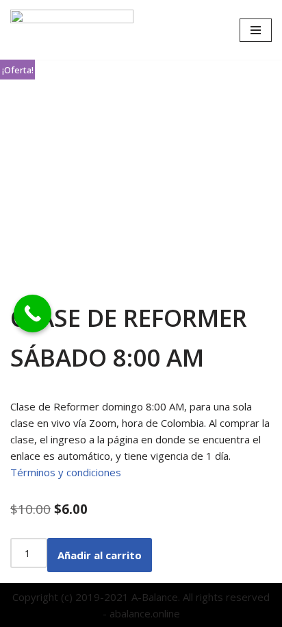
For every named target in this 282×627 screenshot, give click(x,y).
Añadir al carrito (99, 555)
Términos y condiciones (65, 472)
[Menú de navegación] (256, 30)
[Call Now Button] (32, 313)
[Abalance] (71, 30)
